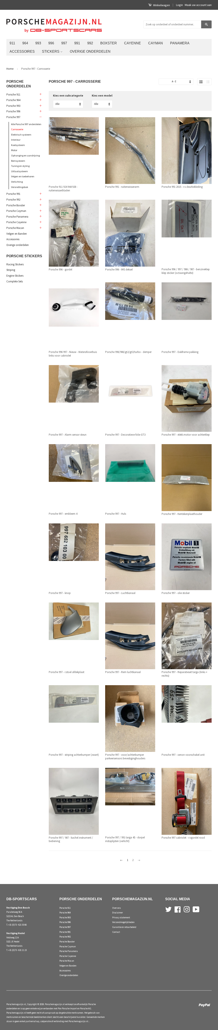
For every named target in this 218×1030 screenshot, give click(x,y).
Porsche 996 (13, 111)
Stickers (51, 51)
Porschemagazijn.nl (16, 1004)
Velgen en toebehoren (22, 176)
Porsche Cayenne (16, 222)
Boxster (108, 43)
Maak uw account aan (198, 5)
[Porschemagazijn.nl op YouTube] (196, 908)
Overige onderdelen (90, 51)
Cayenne (132, 43)
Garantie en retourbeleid (124, 927)
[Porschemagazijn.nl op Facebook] (177, 908)
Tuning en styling (20, 166)
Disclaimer (117, 912)
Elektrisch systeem (21, 134)
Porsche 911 (13, 94)
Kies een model (102, 95)
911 (12, 43)
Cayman (155, 43)
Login (179, 5)
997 (64, 43)
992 (90, 43)
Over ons (116, 907)
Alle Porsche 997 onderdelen (26, 124)
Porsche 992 (13, 199)
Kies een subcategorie (68, 95)
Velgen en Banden (16, 233)
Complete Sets (14, 281)
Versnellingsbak (19, 187)
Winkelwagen (161, 5)
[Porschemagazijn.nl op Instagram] (187, 908)
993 (38, 43)
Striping (10, 270)
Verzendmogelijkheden (123, 922)
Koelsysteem (18, 145)
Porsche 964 (13, 100)
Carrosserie (17, 129)
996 (51, 43)
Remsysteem (18, 160)
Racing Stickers (15, 264)
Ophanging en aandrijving (25, 155)
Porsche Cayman (16, 211)
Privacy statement (121, 917)
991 (77, 43)
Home (9, 69)
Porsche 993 (13, 106)
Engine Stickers (14, 275)
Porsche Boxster (15, 205)
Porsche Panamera (17, 216)
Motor (14, 150)
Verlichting (17, 181)
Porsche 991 (13, 194)
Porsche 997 (13, 117)
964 (25, 43)
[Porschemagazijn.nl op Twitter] (168, 908)
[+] (40, 94)
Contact (116, 931)
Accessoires (22, 51)
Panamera (179, 43)
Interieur (15, 139)
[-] (40, 117)
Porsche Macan (15, 228)
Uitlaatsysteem (19, 171)
